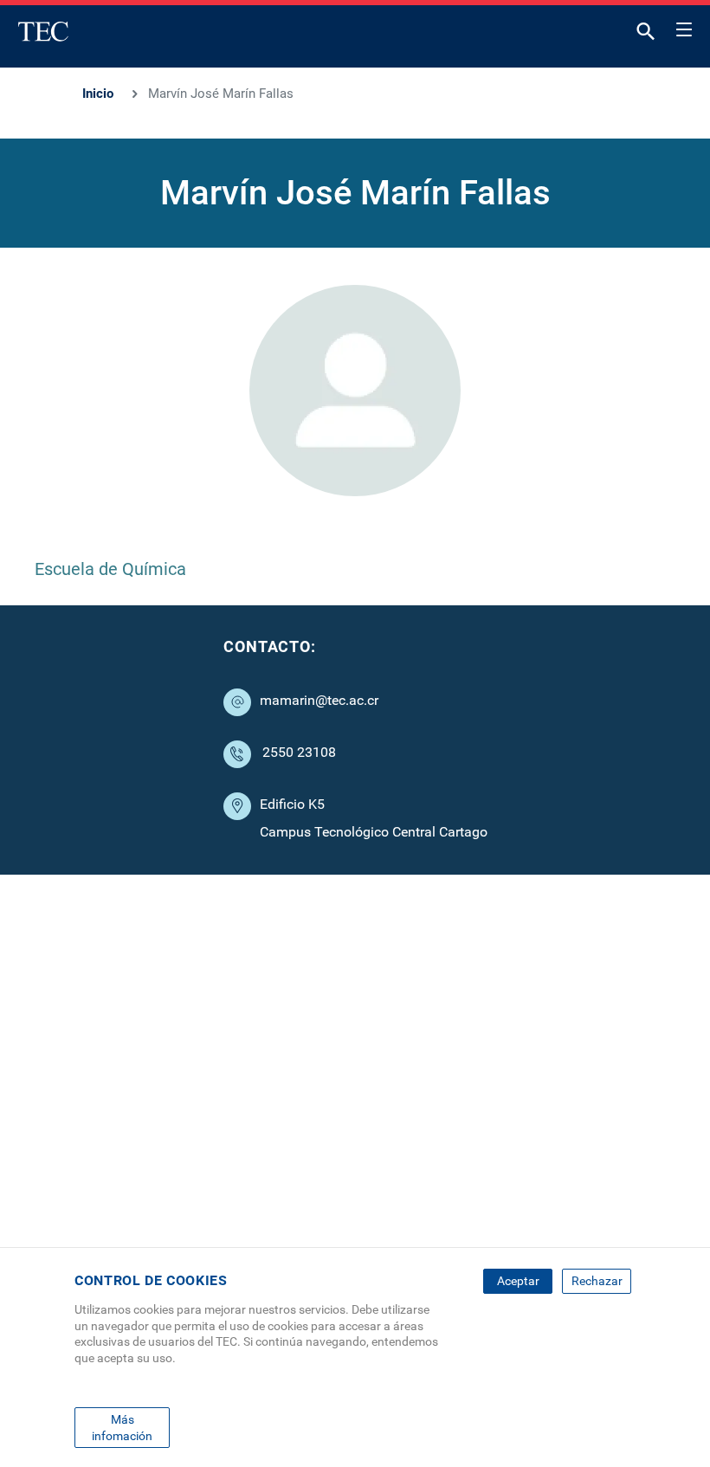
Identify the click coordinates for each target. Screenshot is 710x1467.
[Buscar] (646, 35)
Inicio (97, 93)
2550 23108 (299, 752)
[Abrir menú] (684, 27)
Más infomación (122, 1427)
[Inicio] (43, 31)
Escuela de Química (110, 569)
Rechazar (597, 1281)
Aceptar (518, 1281)
